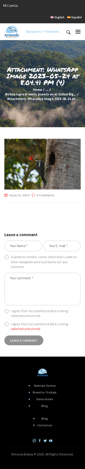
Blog (44, 405)
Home (37, 89)
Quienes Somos (45, 385)
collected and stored (25, 328)
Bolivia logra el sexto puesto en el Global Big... (40, 94)
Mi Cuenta (10, 5)
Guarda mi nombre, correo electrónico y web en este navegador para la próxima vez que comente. (44, 262)
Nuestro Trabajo (45, 392)
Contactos (44, 425)
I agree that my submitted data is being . (39, 327)
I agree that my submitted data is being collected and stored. (39, 313)
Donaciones (44, 399)
